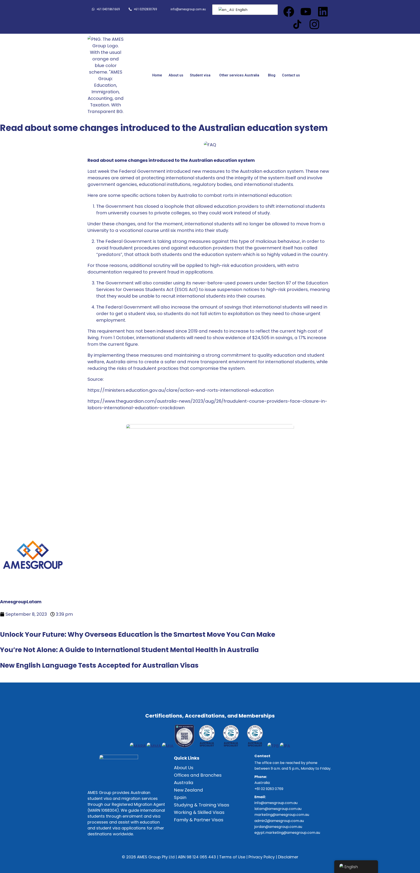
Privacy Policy (261, 857)
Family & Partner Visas (198, 820)
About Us (183, 768)
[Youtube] (305, 11)
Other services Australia (239, 75)
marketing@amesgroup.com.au (281, 814)
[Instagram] (314, 24)
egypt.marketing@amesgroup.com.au (287, 832)
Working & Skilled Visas (199, 812)
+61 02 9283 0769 (268, 788)
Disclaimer (288, 857)
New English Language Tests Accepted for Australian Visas (99, 665)
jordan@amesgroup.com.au (278, 826)
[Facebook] (288, 11)
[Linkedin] (322, 11)
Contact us (291, 75)
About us (176, 75)
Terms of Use (232, 857)
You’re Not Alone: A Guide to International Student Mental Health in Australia (129, 649)
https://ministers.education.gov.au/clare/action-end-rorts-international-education (181, 390)
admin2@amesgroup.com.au (279, 820)
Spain (180, 797)
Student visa (200, 75)
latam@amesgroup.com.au (277, 808)
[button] (201, 75)
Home (157, 75)
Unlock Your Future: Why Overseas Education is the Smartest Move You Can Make (137, 634)
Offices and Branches (198, 775)
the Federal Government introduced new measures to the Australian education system (206, 171)
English (241, 9)
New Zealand (188, 790)
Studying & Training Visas (201, 805)
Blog (271, 75)
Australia (183, 783)
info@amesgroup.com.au (276, 802)
